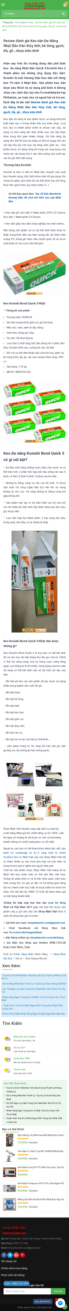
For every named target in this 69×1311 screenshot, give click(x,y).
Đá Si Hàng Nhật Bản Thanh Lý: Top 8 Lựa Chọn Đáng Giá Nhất (34, 983)
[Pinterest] (22, 1255)
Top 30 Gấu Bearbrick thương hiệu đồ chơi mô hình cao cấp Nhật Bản (34, 197)
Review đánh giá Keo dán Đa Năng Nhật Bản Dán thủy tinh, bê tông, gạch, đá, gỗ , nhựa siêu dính (34, 107)
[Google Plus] (16, 1255)
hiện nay (33, 857)
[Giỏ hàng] (65, 5)
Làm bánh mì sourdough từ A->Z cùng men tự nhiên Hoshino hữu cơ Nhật (34, 853)
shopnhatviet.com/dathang (47, 937)
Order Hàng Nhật (23, 954)
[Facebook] (4, 1255)
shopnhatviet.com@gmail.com (46, 922)
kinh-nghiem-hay (24, 22)
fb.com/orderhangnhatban (25, 932)
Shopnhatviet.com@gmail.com (25, 1248)
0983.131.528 (20, 1243)
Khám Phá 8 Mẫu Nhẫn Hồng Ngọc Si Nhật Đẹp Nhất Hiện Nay (33, 1013)
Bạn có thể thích (13, 1129)
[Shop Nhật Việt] (34, 6)
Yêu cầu (58, 1291)
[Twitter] (10, 1255)
